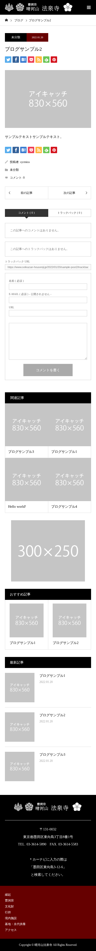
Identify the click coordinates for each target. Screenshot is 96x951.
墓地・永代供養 (15, 924)
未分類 (15, 37)
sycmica (25, 162)
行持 (8, 912)
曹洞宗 (9, 900)
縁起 (8, 894)
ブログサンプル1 (52, 676)
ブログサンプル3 (52, 754)
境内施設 (11, 918)
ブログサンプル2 (52, 715)
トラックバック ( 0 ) (69, 212)
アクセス (11, 930)
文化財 (9, 906)
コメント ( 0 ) (26, 212)
